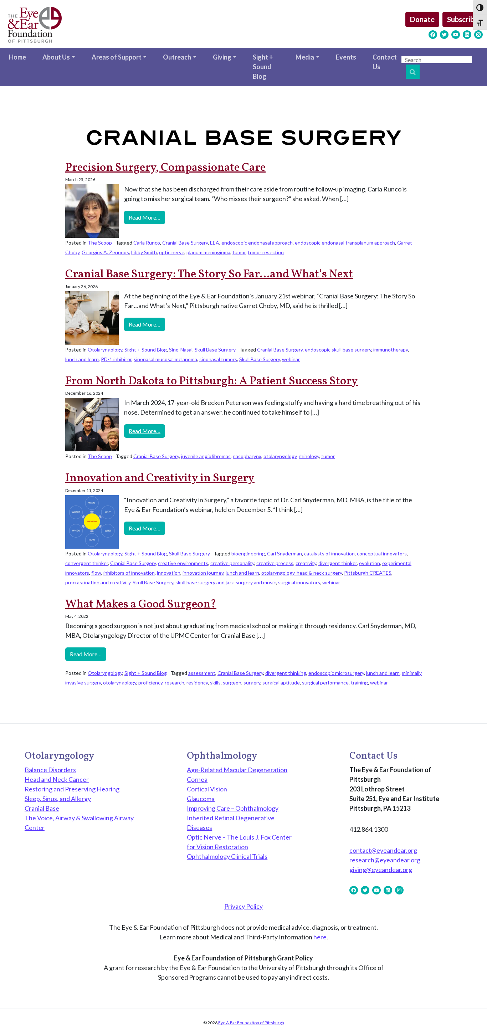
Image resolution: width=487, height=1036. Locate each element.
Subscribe (462, 19)
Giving (222, 57)
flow (96, 573)
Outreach (177, 57)
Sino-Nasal (181, 350)
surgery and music (256, 582)
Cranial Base (42, 808)
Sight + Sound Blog (263, 66)
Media (305, 57)
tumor (239, 252)
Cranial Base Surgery (185, 243)
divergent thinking (285, 673)
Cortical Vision (207, 789)
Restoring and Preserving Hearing (72, 789)
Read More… (147, 217)
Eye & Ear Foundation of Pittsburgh (250, 1022)
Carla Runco (146, 243)
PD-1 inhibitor (116, 359)
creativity (306, 563)
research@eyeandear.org (384, 860)
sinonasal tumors (218, 359)
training (359, 682)
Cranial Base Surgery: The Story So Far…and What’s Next (209, 274)
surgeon (232, 682)
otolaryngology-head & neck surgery (301, 573)
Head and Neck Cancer (57, 779)
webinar (291, 359)
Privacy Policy (243, 906)
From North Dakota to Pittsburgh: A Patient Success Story (211, 381)
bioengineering (248, 553)
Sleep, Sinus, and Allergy (58, 798)
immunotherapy (390, 350)
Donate (422, 19)
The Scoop (100, 243)
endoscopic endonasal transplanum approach (345, 243)
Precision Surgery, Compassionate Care (165, 168)
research (174, 682)
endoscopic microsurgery (336, 673)
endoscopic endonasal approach (257, 243)
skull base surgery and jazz (204, 582)
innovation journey (203, 573)
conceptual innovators (382, 553)
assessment (201, 673)
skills (215, 682)
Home (17, 57)
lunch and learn (82, 359)
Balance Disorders (50, 770)
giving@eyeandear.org (380, 869)
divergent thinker (337, 563)
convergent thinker (86, 563)
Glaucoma (201, 798)
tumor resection (266, 252)
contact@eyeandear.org (383, 850)
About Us (56, 57)
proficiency (150, 682)
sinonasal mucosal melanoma (165, 359)
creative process (274, 563)
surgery (252, 682)
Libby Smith (144, 252)
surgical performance (325, 682)
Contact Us (385, 62)
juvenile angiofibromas (206, 456)
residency (197, 682)
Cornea (197, 779)
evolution (369, 563)
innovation (168, 573)
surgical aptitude (281, 682)
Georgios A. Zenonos (105, 252)
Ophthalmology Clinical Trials (227, 856)
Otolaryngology (105, 350)
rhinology (309, 456)
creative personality (232, 563)
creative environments (183, 563)
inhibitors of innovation (129, 573)
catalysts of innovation (329, 553)
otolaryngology (280, 456)
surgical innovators (299, 582)
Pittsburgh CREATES (367, 573)
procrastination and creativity (97, 582)
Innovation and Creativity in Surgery (160, 478)
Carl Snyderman (284, 553)
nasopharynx (247, 456)
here (320, 937)
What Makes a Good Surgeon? (140, 604)
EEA (214, 243)
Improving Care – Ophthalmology (232, 808)
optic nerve (171, 252)
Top (470, 1019)
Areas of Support (117, 57)
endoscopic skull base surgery (338, 350)
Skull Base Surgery (215, 350)
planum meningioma (208, 252)
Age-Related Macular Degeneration (237, 770)
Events (346, 57)
